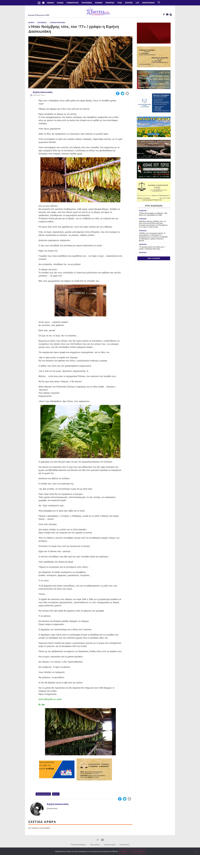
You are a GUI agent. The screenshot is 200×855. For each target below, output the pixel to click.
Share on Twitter (122, 93)
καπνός (56, 794)
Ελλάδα (60, 3)
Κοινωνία (42, 22)
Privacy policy (137, 851)
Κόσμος (98, 3)
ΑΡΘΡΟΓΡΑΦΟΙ (148, 3)
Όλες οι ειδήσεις (153, 258)
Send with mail (127, 93)
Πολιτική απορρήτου (78, 845)
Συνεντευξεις (72, 3)
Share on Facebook (117, 93)
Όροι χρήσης (95, 845)
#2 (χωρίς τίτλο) (43, 2)
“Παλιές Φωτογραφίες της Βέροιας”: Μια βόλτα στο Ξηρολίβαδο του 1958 (153, 214)
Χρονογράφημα (57, 22)
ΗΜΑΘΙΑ (50, 3)
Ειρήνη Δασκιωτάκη (42, 92)
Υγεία (119, 3)
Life (137, 3)
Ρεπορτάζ (110, 3)
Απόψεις (129, 3)
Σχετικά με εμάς (109, 845)
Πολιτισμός (87, 3)
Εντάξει (124, 851)
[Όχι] (196, 851)
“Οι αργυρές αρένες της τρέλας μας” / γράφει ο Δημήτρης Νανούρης (152, 248)
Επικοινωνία (124, 845)
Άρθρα (31, 22)
